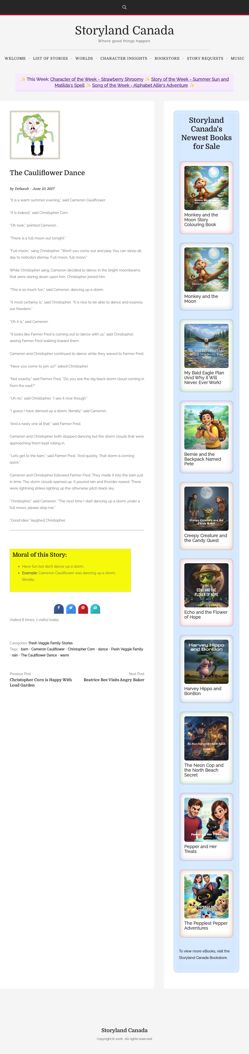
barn (24, 649)
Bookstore (167, 58)
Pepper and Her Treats (200, 849)
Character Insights (123, 58)
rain (15, 655)
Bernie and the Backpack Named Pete (202, 459)
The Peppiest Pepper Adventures (206, 926)
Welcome (15, 58)
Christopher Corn (81, 649)
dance (103, 649)
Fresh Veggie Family (127, 649)
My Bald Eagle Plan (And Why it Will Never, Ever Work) (204, 377)
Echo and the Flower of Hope (205, 615)
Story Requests (205, 58)
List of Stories (50, 58)
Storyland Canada (124, 30)
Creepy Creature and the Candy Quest (205, 538)
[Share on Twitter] (71, 612)
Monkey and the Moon (201, 299)
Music (237, 58)
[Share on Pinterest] (83, 612)
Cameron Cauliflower (48, 649)
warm (64, 655)
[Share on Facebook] (59, 612)
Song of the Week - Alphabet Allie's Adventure (140, 85)
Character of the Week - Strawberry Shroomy (96, 79)
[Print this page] (95, 612)
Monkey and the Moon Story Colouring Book (201, 219)
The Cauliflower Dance (39, 655)
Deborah (22, 189)
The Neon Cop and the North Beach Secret (203, 770)
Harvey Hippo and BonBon (202, 691)
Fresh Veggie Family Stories (51, 643)
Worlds (84, 58)
